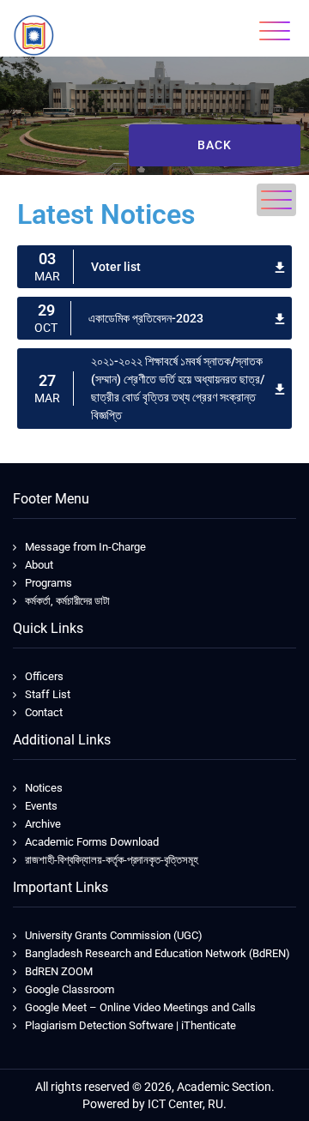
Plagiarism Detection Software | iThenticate (130, 1025)
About (39, 564)
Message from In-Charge (85, 546)
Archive (43, 823)
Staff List (47, 694)
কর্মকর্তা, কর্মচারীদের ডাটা (67, 600)
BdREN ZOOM (59, 971)
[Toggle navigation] (274, 31)
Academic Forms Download (92, 841)
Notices (44, 787)
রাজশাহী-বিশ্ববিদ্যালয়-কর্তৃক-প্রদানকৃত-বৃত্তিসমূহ (111, 859)
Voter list (116, 267)
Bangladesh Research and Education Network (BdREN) (157, 953)
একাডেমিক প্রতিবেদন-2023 (145, 318)
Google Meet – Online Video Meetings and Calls (140, 1007)
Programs (48, 582)
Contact (44, 712)
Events (41, 805)
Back (214, 145)
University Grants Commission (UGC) (114, 935)
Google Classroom (69, 989)
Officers (44, 676)
